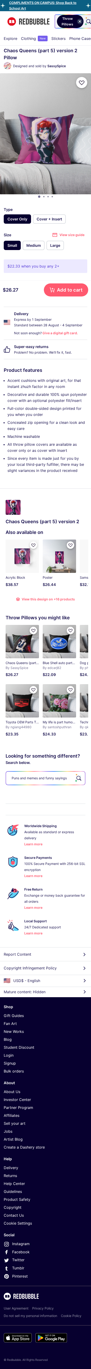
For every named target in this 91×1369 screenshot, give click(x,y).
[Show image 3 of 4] (48, 196)
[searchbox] (45, 778)
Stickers (58, 38)
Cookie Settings (18, 1223)
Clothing (33, 38)
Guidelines (13, 1191)
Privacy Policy (43, 1308)
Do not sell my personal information (30, 1316)
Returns (10, 1175)
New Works (14, 1031)
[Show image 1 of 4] (39, 196)
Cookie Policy (71, 1316)
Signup (10, 1063)
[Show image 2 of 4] (44, 196)
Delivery (11, 1167)
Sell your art (14, 1123)
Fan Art (10, 1023)
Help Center (14, 1183)
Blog (8, 1039)
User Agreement (16, 1308)
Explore (10, 38)
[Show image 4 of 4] (52, 196)
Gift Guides (14, 1015)
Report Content (17, 954)
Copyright (12, 1207)
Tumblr (18, 1268)
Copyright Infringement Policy (30, 968)
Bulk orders (14, 1071)
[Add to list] (81, 82)
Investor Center (17, 1099)
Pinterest (20, 1276)
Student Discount (19, 1047)
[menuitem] (10, 38)
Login (9, 1055)
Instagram (21, 1243)
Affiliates (11, 1115)
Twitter (18, 1260)
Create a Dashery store (24, 1147)
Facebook (21, 1252)
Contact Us (14, 1215)
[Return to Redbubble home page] (28, 21)
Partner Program (18, 1107)
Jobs (8, 1131)
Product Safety (17, 1199)
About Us (12, 1091)
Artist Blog (13, 1139)
